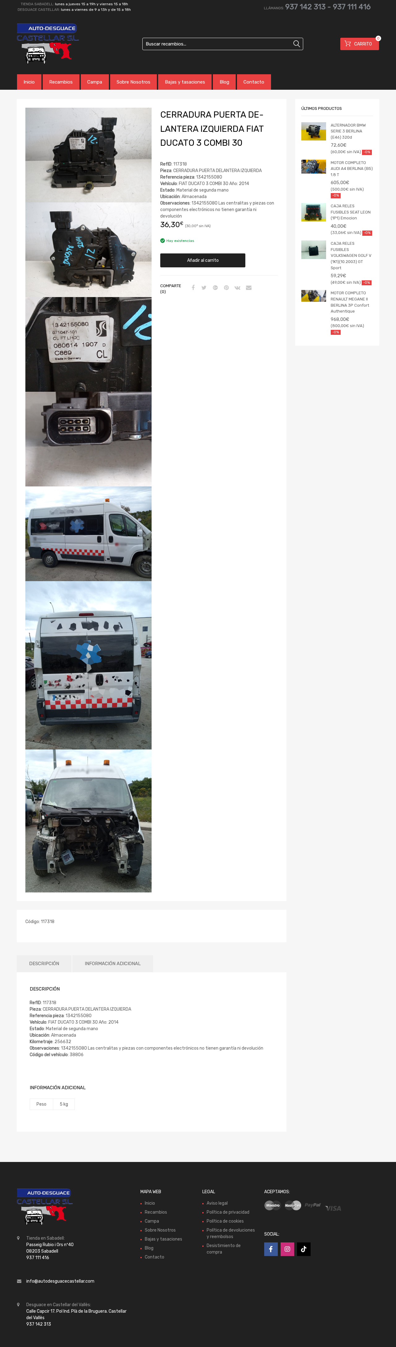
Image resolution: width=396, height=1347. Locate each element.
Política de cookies (225, 1221)
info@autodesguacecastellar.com (60, 1281)
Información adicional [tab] (113, 963)
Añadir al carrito (203, 260)
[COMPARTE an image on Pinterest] (226, 288)
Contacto (253, 82)
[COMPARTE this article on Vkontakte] (237, 288)
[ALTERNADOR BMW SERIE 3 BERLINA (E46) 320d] (313, 131)
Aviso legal (217, 1203)
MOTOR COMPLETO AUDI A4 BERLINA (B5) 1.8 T (352, 168)
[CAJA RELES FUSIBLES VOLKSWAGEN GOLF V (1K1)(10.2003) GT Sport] (313, 249)
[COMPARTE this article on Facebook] (192, 288)
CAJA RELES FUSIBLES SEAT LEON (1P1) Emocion (351, 212)
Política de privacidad (228, 1212)
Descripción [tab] (44, 963)
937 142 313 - (309, 6)
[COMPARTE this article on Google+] (214, 288)
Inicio (29, 82)
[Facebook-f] (271, 1249)
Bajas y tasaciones (185, 82)
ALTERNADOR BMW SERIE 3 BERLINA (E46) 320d (348, 131)
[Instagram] (287, 1249)
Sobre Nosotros (133, 82)
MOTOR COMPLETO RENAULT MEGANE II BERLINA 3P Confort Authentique (350, 302)
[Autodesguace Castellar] (43, 44)
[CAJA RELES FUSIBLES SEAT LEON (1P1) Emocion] (313, 212)
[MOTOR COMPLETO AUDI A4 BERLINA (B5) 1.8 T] (313, 167)
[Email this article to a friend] (248, 288)
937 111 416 (352, 6)
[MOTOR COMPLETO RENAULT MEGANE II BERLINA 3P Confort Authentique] (313, 296)
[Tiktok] (304, 1249)
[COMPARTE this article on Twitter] (203, 288)
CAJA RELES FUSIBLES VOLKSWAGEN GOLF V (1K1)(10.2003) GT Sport (351, 255)
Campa (94, 82)
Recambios (61, 82)
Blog (224, 82)
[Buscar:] (222, 44)
